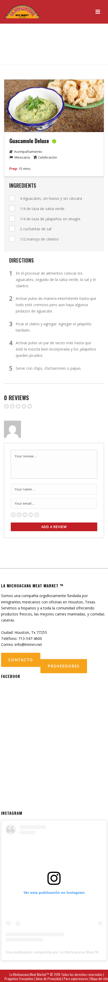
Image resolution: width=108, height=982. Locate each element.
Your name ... (25, 489)
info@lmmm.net (28, 644)
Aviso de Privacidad (48, 978)
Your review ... (26, 456)
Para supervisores (76, 978)
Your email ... (25, 503)
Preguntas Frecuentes (19, 978)
